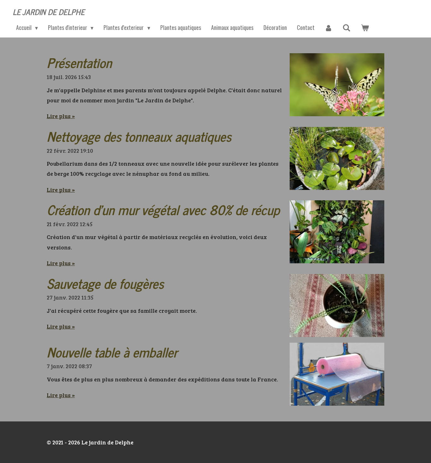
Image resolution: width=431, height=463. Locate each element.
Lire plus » (61, 116)
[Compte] (328, 27)
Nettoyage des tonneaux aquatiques (139, 136)
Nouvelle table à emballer (112, 352)
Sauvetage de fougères (105, 283)
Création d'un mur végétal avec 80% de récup (163, 209)
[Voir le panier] (364, 27)
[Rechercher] (346, 27)
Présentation (79, 62)
